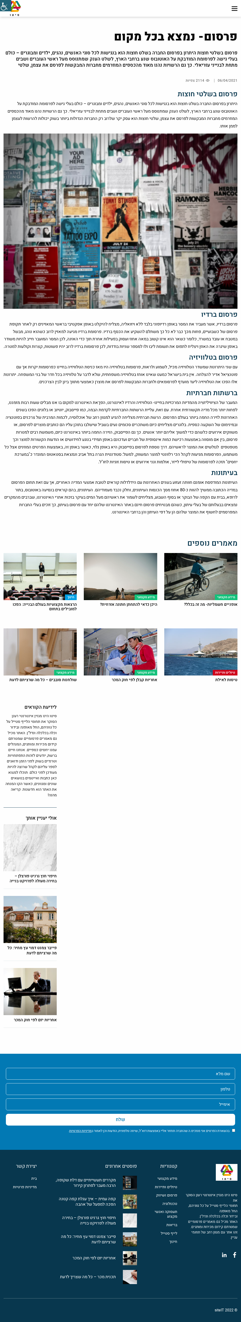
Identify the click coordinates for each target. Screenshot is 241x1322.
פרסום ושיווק (166, 1195)
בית (34, 1178)
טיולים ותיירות (166, 1187)
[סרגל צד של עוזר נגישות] (5, 5)
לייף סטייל (169, 1233)
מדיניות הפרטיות (80, 1130)
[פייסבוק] (234, 1255)
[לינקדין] (224, 1255)
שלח (120, 1119)
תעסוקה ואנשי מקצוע (166, 1214)
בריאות (171, 1225)
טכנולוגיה (169, 1203)
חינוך (173, 1241)
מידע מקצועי (167, 1178)
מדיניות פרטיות (25, 1187)
